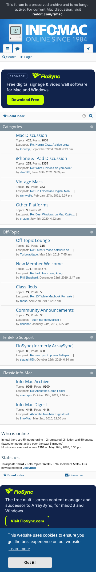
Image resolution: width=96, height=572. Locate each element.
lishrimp (25, 149)
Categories (12, 126)
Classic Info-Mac (17, 372)
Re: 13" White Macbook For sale (51, 296)
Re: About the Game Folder (47, 390)
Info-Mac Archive (32, 381)
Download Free (25, 99)
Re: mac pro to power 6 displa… (51, 355)
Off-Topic (11, 232)
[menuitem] (91, 116)
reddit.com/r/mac (48, 14)
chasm (24, 218)
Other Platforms (32, 205)
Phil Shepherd (29, 277)
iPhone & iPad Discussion (41, 158)
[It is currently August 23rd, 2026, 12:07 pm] (84, 116)
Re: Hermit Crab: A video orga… (50, 144)
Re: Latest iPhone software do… (51, 250)
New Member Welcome (39, 264)
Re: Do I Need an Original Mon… (51, 191)
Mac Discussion (31, 135)
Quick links (9, 49)
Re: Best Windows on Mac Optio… (52, 214)
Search (11, 57)
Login (28, 57)
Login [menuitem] (89, 49)
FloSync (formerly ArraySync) (45, 346)
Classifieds (26, 287)
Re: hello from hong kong (46, 273)
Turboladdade (29, 254)
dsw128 (25, 172)
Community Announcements (45, 310)
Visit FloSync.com (27, 521)
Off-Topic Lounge (33, 240)
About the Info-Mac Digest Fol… (50, 414)
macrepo (25, 395)
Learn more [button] (19, 549)
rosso (23, 300)
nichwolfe (26, 195)
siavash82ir (27, 359)
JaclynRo (29, 467)
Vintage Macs (29, 182)
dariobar (25, 324)
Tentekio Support (18, 337)
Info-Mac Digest (31, 405)
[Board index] (48, 34)
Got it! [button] (30, 562)
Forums (18, 49)
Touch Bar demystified (44, 319)
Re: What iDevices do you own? (50, 168)
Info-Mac (25, 418)
